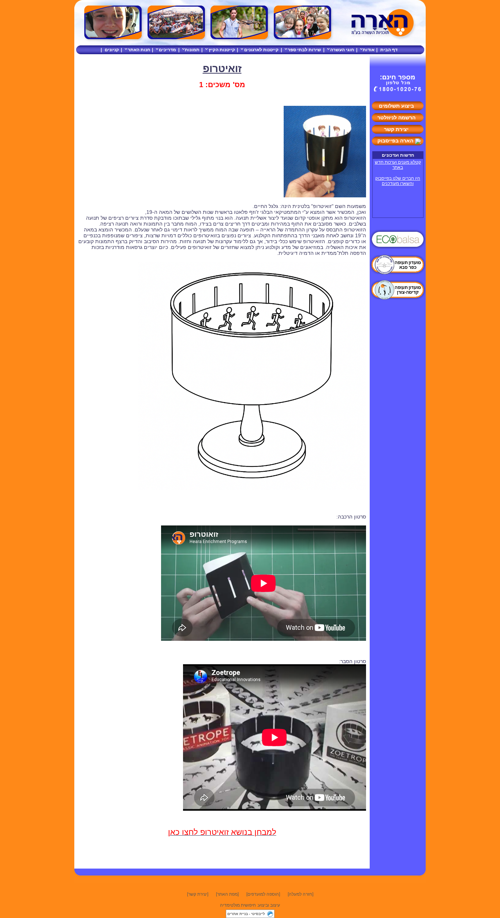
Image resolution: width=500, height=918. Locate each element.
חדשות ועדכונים (398, 155)
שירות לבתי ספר (304, 49)
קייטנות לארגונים (261, 49)
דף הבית (389, 49)
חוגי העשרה (342, 49)
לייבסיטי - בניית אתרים (246, 914)
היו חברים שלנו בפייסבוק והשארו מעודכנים (397, 181)
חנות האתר (139, 49)
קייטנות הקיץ (222, 49)
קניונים (112, 49)
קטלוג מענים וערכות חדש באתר (398, 165)
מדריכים (167, 49)
